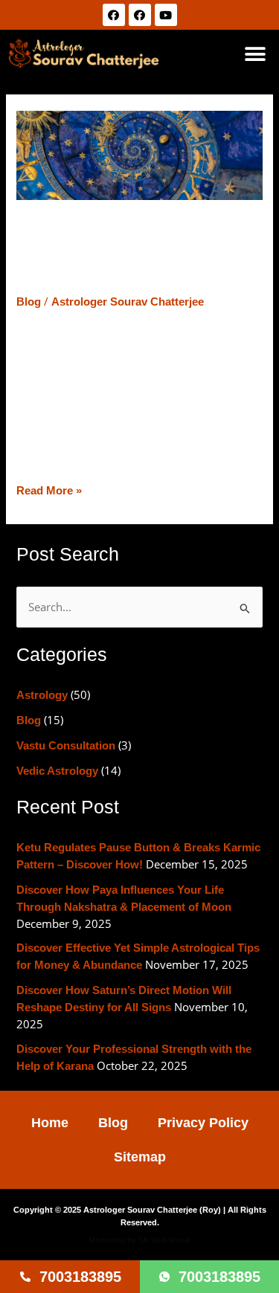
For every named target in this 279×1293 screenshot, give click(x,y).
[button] (255, 54)
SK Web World (164, 1240)
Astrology (42, 695)
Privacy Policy (203, 1122)
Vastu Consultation (65, 746)
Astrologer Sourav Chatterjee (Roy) (152, 1209)
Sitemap (140, 1156)
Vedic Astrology (57, 771)
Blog (28, 302)
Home (49, 1122)
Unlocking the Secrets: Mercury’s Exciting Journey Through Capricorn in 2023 (132, 250)
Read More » (49, 489)
